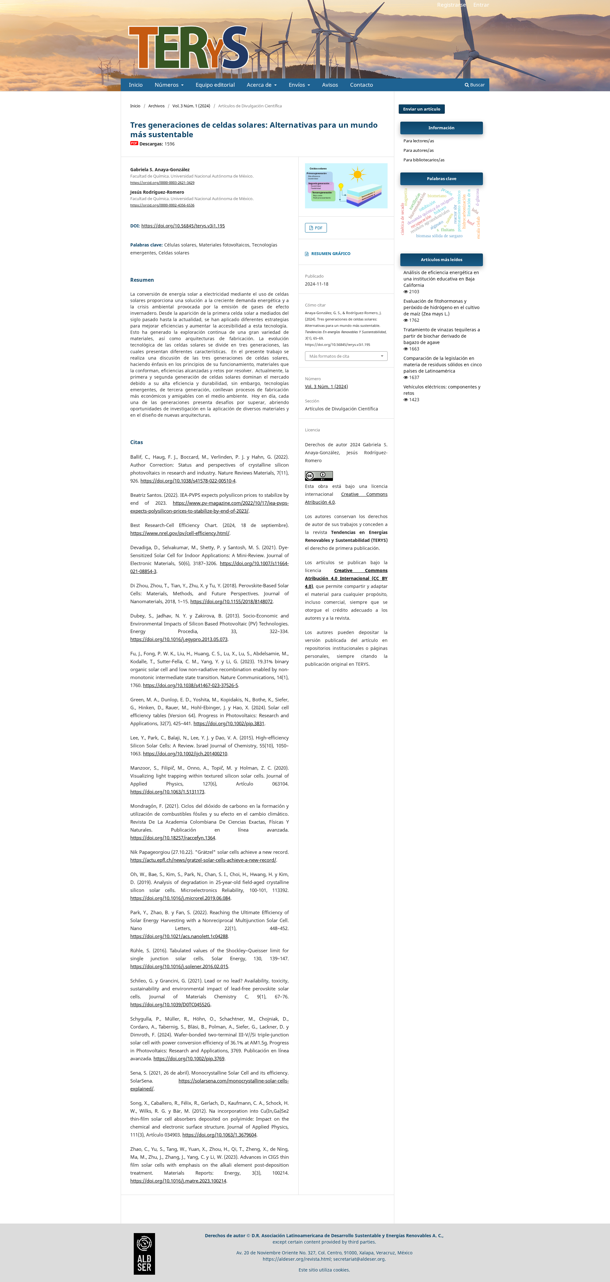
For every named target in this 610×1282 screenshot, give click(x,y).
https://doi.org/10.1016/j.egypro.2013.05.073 (178, 639)
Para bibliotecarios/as (423, 160)
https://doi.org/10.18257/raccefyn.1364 (172, 837)
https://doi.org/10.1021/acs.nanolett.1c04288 (179, 936)
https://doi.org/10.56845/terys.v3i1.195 (183, 226)
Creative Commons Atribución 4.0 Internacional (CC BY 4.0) (346, 578)
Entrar (481, 4)
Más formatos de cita (329, 356)
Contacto (361, 84)
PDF (318, 228)
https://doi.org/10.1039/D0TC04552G (170, 1004)
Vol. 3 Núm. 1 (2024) (191, 106)
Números (167, 84)
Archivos (156, 106)
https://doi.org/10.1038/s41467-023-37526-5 (190, 685)
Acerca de (260, 84)
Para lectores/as (418, 141)
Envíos (297, 84)
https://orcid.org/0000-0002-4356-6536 (162, 205)
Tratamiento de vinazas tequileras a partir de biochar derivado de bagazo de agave (441, 336)
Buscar (477, 85)
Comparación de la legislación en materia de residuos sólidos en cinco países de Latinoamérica (442, 364)
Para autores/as (418, 150)
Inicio (136, 84)
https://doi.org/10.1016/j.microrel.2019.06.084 (180, 898)
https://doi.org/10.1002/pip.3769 (188, 1058)
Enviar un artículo (421, 109)
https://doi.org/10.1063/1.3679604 (219, 1134)
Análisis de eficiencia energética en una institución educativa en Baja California (441, 278)
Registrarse (451, 4)
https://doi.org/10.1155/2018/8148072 (231, 601)
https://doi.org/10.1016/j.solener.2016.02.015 (179, 966)
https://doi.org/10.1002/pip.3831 (228, 723)
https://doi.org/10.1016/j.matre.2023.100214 (178, 1180)
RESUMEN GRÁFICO (330, 253)
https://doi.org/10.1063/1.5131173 (167, 791)
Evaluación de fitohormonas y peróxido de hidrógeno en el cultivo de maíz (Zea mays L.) (441, 307)
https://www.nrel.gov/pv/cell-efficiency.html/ (179, 533)
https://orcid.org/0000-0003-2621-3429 (162, 182)
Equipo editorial (215, 84)
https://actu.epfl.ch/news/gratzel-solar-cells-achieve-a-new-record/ (203, 860)
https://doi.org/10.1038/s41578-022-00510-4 (187, 480)
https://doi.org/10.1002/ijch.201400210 (185, 753)
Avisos (330, 84)
